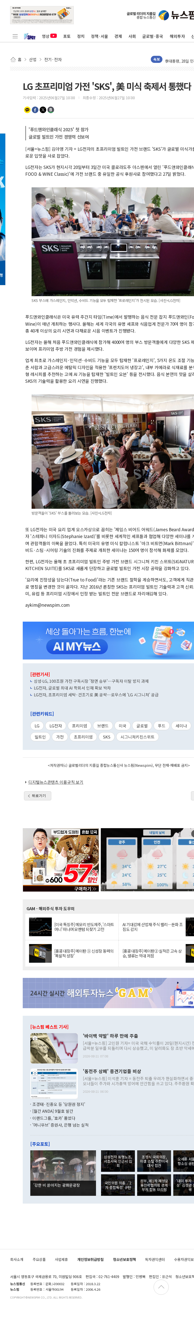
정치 (81, 36)
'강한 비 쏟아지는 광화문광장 (56, 1185)
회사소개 (16, 1259)
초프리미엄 (83, 737)
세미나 (181, 726)
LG (37, 726)
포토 (67, 36)
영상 (46, 36)
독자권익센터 (155, 1259)
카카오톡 (27, 110)
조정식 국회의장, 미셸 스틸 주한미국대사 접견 (154, 1161)
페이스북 (35, 110)
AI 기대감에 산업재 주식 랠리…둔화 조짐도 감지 (153, 927)
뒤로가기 (39, 796)
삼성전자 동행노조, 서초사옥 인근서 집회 (118, 1161)
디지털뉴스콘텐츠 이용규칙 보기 (55, 782)
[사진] (54, 1048)
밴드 (50, 110)
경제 (118, 36)
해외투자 (177, 36)
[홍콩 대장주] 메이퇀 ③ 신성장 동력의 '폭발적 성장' (83, 953)
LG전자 (56, 726)
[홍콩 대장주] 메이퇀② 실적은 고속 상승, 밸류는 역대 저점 (152, 953)
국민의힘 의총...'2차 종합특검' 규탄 (118, 1185)
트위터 (43, 110)
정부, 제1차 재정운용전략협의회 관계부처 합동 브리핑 (154, 1185)
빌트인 (40, 737)
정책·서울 (99, 36)
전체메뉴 (15, 36)
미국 (122, 726)
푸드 (161, 726)
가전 (60, 737)
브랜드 (103, 726)
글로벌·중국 (152, 36)
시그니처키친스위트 (137, 737)
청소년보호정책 (124, 1259)
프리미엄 (79, 726)
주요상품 (39, 1259)
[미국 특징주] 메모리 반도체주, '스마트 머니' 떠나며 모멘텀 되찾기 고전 (84, 927)
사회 (132, 36)
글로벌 (142, 726)
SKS (106, 737)
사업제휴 (61, 1259)
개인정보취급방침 (90, 1259)
